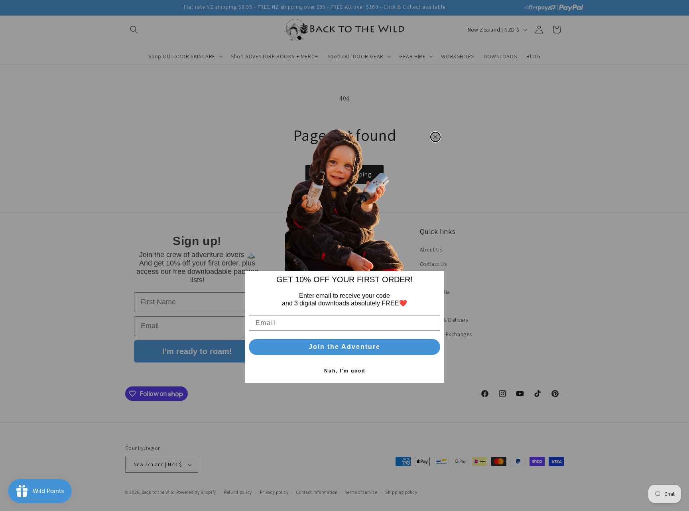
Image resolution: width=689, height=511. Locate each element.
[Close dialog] (435, 137)
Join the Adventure (344, 346)
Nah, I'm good (344, 371)
